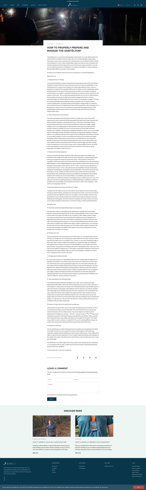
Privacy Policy (81, 372)
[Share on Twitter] (84, 357)
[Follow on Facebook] (18, 477)
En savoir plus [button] (104, 487)
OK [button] (138, 487)
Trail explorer (82, 468)
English (128, 5)
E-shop (5, 5)
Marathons (78, 439)
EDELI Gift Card (109, 466)
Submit (51, 399)
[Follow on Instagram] (18, 478)
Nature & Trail (59, 43)
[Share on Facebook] (78, 357)
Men (18, 5)
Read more (35, 453)
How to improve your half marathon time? (50, 442)
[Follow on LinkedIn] (18, 480)
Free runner (82, 466)
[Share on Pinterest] (90, 357)
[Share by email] (96, 357)
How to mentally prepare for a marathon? (92, 442)
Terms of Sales (136, 466)
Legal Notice (135, 472)
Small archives (42, 5)
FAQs (53, 470)
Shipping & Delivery (137, 474)
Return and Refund (137, 476)
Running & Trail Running (39, 439)
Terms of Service (92, 372)
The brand (25, 5)
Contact (54, 472)
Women (12, 5)
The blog (33, 5)
